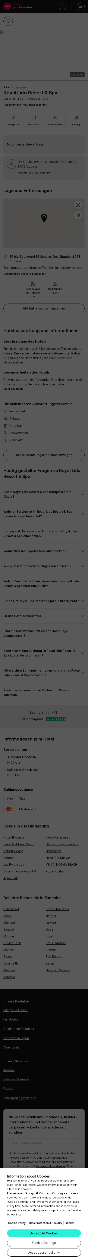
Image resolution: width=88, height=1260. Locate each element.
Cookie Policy (17, 1223)
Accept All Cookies (44, 1233)
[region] (44, 1214)
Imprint (70, 1223)
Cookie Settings (44, 1243)
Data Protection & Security (45, 1223)
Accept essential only (44, 1252)
